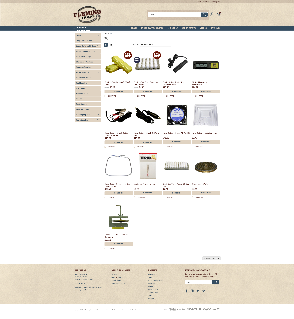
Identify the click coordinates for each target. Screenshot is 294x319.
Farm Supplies (82, 120)
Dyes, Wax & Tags (83, 56)
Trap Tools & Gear (84, 41)
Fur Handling (81, 83)
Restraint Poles (82, 109)
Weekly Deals (82, 93)
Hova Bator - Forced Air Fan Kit (176, 133)
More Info (118, 91)
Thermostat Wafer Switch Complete (116, 236)
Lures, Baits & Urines (152, 28)
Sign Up (120, 277)
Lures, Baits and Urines (86, 46)
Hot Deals (172, 28)
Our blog (215, 28)
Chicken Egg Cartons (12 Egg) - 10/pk (118, 83)
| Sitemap (108, 310)
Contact (206, 2)
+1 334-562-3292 (81, 283)
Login (113, 277)
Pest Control (81, 104)
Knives (79, 99)
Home (105, 33)
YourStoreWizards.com (139, 310)
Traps (134, 28)
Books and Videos (84, 77)
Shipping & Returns (118, 283)
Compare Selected (211, 258)
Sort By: (136, 45)
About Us (198, 2)
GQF (111, 33)
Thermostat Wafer (200, 184)
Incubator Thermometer (144, 184)
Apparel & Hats (82, 72)
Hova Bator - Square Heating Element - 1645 (117, 185)
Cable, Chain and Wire (85, 51)
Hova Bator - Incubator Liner (204, 133)
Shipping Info (215, 2)
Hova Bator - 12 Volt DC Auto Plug (146, 134)
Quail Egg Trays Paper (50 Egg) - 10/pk (176, 185)
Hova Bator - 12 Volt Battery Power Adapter (117, 134)
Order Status (189, 28)
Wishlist (114, 274)
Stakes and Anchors (84, 62)
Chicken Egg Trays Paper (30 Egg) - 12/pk (146, 83)
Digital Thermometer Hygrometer (201, 83)
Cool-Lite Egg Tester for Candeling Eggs (173, 83)
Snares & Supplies (83, 67)
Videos (203, 28)
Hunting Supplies (83, 114)
